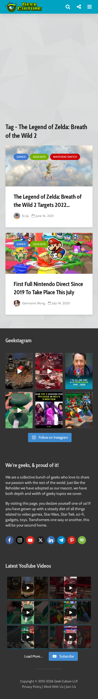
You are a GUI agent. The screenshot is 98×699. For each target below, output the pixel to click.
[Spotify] (82, 540)
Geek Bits (39, 157)
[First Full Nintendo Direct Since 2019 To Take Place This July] (49, 253)
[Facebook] (9, 540)
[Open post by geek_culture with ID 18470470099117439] (19, 371)
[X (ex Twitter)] (40, 540)
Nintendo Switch (65, 157)
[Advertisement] (49, 70)
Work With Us (53, 687)
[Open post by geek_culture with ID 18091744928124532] (19, 410)
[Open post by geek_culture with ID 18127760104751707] (79, 371)
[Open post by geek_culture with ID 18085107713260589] (49, 371)
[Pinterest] (72, 540)
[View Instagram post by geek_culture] (29, 386)
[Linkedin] (51, 540)
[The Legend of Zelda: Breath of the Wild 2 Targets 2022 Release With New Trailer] (49, 165)
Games (21, 157)
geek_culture (19, 357)
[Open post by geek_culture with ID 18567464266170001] (49, 410)
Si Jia (25, 216)
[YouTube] (30, 540)
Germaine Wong (33, 303)
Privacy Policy (31, 687)
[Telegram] (61, 540)
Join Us (71, 687)
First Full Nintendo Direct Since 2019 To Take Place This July (48, 288)
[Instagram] (20, 540)
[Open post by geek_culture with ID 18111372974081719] (79, 410)
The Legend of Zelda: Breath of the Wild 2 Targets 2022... (47, 201)
